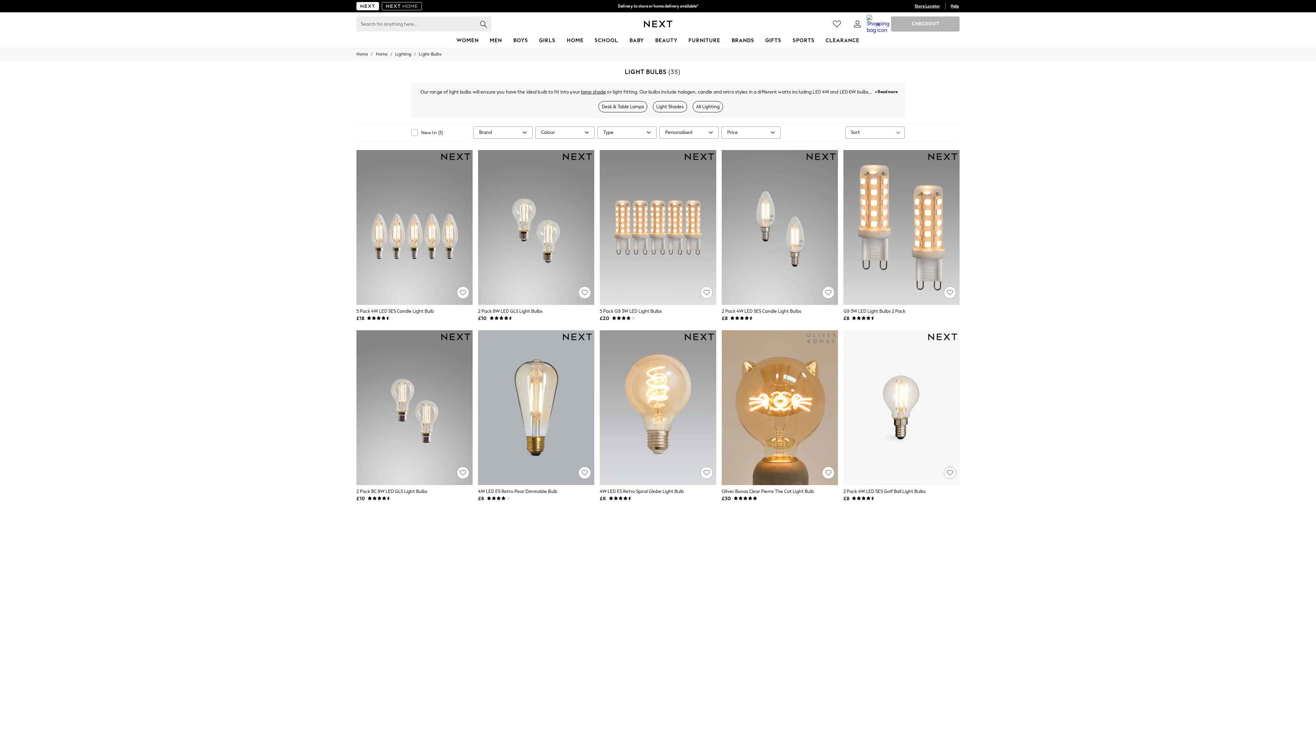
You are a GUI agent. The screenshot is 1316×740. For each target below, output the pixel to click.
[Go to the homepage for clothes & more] (367, 6)
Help (955, 6)
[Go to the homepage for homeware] (402, 6)
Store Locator (927, 6)
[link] (857, 24)
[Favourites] (836, 24)
